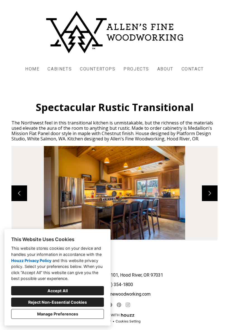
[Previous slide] (19, 193)
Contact (193, 69)
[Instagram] (128, 304)
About (165, 69)
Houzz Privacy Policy (31, 260)
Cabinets (59, 69)
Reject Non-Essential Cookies (57, 302)
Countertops (98, 69)
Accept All (57, 290)
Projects (136, 69)
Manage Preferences (57, 314)
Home (32, 69)
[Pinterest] (119, 304)
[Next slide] (210, 193)
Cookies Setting (128, 321)
